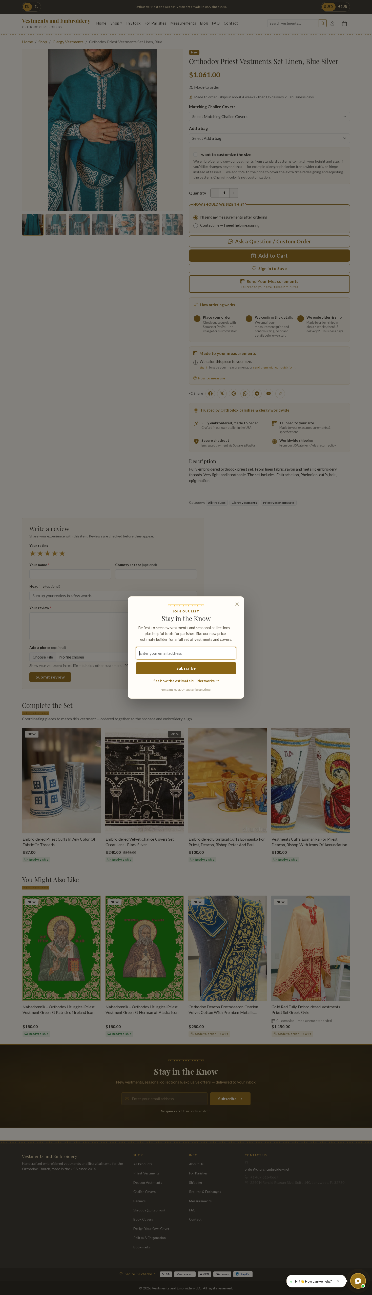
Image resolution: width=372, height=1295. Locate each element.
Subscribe (186, 668)
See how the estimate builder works (184, 681)
